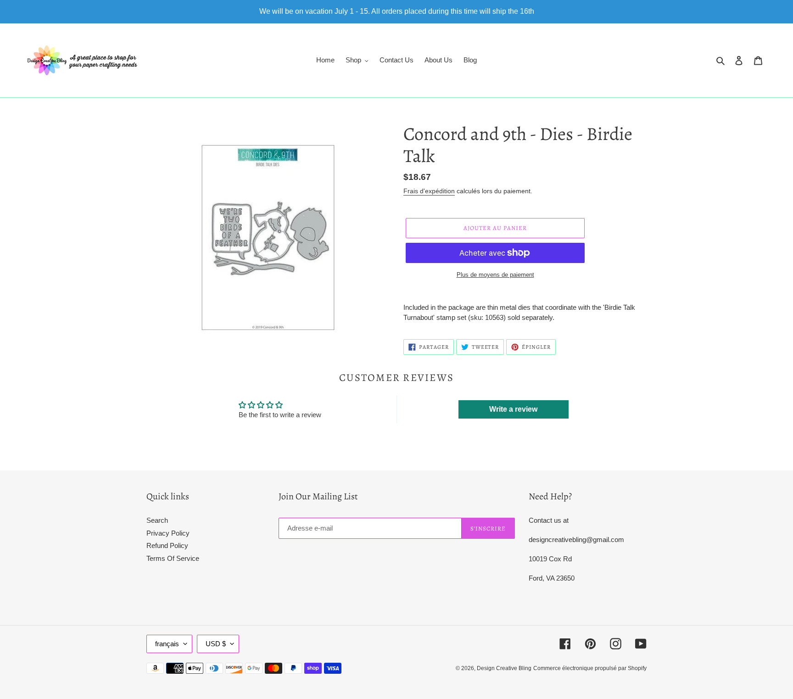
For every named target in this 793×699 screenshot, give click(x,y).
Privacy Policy (168, 533)
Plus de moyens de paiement (495, 274)
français (167, 644)
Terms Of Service (172, 558)
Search (157, 520)
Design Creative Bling (504, 668)
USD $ (216, 644)
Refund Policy (167, 545)
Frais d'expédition (429, 191)
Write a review (513, 409)
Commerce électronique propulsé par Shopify (590, 668)
